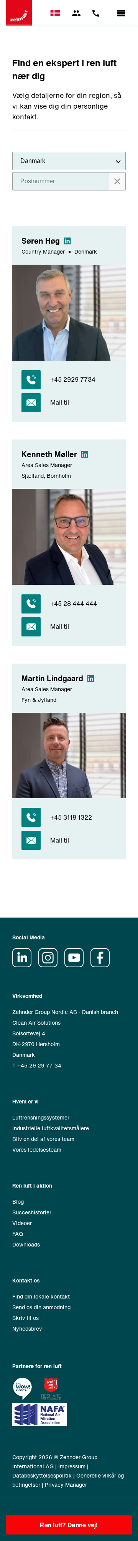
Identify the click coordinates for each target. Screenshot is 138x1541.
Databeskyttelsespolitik (42, 1475)
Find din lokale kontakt (41, 1296)
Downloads (26, 1244)
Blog (18, 1202)
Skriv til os (25, 1318)
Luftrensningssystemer (40, 1117)
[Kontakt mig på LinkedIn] (68, 240)
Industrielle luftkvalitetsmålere (50, 1128)
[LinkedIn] (24, 965)
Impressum (71, 1466)
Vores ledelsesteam (36, 1150)
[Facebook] (102, 965)
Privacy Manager (66, 1485)
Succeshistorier (31, 1212)
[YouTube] (76, 965)
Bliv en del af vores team (43, 1139)
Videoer (22, 1223)
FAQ (17, 1234)
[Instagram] (50, 965)
